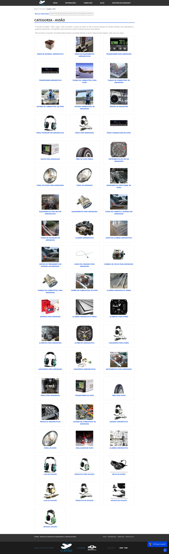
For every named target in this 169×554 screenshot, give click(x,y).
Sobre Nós (88, 3)
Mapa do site (130, 536)
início (55, 3)
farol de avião (54, 13)
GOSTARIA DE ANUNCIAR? (121, 3)
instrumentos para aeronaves (67, 13)
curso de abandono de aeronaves (84, 13)
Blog (102, 3)
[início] (41, 3)
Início (105, 536)
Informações (70, 3)
